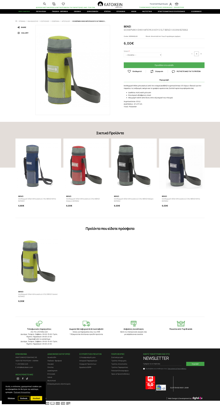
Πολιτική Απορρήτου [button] (22, 392)
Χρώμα (126, 51)
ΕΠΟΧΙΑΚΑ (22, 21)
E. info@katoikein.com (24, 367)
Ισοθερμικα (55, 21)
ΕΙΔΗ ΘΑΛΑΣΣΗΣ (33, 21)
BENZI (127, 26)
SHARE (23, 27)
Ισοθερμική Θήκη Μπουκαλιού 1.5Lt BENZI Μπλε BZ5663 (37, 200)
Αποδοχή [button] (36, 398)
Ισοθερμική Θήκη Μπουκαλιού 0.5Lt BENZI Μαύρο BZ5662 (133, 200)
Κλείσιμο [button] (11, 398)
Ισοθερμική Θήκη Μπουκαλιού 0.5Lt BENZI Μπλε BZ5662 (181, 200)
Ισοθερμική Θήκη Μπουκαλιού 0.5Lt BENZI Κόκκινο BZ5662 (83, 200)
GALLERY (24, 33)
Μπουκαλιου (66, 21)
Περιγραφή (164, 80)
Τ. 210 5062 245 (21, 364)
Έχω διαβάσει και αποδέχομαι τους (166, 369)
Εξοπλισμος (44, 21)
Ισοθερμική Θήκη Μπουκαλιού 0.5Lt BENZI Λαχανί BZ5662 (38, 295)
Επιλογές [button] (23, 398)
